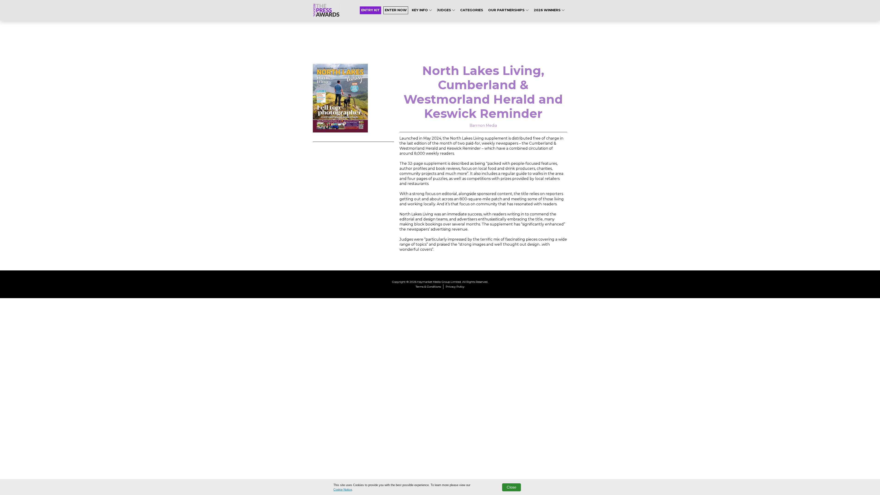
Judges (444, 10)
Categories (471, 10)
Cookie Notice (342, 489)
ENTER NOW (396, 10)
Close (511, 487)
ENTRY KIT (370, 10)
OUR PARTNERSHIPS (506, 10)
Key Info (420, 10)
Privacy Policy (455, 286)
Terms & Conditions (428, 286)
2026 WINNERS (547, 10)
